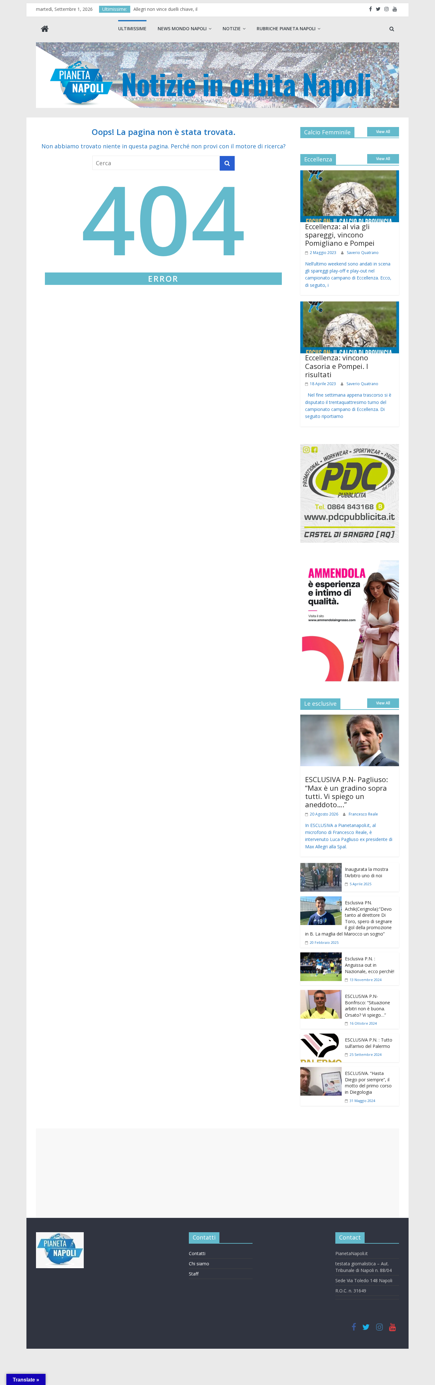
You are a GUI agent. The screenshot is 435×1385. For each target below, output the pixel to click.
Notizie (232, 28)
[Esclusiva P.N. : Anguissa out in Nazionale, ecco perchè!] (321, 957)
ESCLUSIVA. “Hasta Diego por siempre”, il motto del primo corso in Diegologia (368, 1082)
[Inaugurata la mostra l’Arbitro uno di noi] (321, 867)
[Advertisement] (217, 1173)
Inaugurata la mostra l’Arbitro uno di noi (366, 872)
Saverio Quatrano (363, 252)
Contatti (197, 1253)
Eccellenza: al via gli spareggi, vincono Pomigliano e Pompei (339, 235)
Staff (193, 1274)
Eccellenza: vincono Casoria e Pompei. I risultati (336, 366)
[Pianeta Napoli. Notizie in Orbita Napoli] (44, 29)
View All (383, 131)
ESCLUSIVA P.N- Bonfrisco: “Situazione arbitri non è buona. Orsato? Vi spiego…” (367, 1005)
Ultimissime (132, 28)
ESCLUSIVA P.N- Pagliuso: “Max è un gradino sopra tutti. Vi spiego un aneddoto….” (346, 791)
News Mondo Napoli (182, 28)
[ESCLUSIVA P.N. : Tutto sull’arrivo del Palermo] (321, 1038)
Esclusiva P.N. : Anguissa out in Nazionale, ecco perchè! (369, 965)
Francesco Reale (363, 814)
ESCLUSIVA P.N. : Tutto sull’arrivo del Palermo (368, 1043)
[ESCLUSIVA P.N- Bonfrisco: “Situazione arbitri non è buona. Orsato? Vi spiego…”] (321, 994)
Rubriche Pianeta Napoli (286, 28)
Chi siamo (199, 1264)
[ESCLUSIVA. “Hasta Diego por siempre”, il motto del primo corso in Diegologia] (321, 1071)
